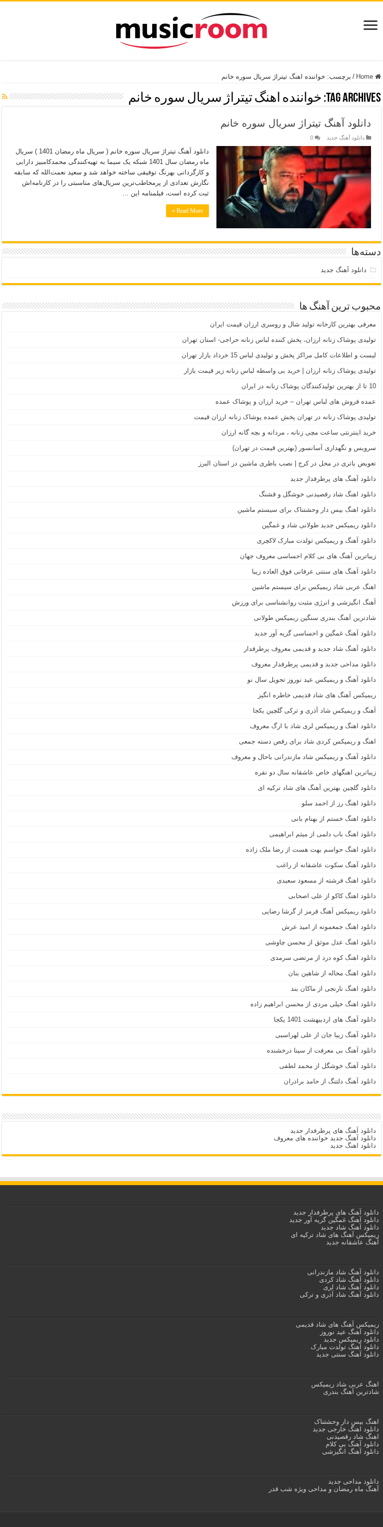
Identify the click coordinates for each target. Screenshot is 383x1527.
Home (365, 76)
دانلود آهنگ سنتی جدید (347, 1354)
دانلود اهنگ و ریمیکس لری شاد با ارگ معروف (313, 726)
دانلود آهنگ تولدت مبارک (345, 1347)
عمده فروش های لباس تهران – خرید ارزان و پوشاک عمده (295, 401)
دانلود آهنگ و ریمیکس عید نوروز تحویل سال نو (311, 679)
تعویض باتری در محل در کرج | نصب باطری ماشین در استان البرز (287, 463)
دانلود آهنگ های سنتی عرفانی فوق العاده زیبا (314, 571)
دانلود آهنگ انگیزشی (350, 1451)
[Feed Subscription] (4, 97)
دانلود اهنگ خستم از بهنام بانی (333, 818)
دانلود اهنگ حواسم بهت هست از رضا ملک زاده (311, 849)
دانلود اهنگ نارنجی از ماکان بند (333, 988)
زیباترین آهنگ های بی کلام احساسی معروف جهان (308, 556)
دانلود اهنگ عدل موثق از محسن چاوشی (320, 942)
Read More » (187, 210)
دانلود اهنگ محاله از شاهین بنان (332, 973)
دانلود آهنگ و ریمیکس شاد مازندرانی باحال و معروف (303, 757)
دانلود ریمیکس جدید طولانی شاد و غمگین (319, 525)
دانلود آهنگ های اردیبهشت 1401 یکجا (325, 1019)
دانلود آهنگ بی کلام (352, 1444)
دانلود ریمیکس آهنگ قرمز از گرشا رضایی (319, 911)
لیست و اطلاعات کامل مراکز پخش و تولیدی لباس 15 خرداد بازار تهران (279, 355)
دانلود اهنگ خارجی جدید (345, 1429)
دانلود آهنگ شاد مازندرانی (343, 1272)
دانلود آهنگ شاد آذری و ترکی (339, 1294)
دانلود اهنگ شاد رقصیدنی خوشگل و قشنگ (317, 494)
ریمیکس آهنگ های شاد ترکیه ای (334, 1234)
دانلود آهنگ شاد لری (351, 1287)
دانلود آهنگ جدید (346, 138)
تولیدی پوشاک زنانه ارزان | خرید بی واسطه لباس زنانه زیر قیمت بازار (280, 370)
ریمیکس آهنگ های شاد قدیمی (336, 1324)
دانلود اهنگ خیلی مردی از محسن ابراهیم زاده (313, 1004)
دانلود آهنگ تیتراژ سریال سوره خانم (295, 123)
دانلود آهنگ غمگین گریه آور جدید (334, 1219)
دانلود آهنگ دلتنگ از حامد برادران (330, 1081)
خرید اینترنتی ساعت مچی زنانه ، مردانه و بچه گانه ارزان (298, 432)
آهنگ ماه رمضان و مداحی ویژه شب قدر (324, 1489)
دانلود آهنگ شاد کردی (349, 1279)
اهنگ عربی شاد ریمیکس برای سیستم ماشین (314, 587)
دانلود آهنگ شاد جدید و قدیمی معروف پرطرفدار (310, 648)
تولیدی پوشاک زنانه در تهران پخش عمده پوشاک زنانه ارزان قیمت (285, 417)
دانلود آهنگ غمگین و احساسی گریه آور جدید (315, 633)
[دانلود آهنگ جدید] (191, 29)
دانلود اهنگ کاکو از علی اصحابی (332, 896)
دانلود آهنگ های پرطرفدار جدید (333, 478)
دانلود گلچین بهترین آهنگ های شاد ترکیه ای (317, 787)
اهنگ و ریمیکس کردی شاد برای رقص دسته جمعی (307, 741)
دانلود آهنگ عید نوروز (348, 1332)
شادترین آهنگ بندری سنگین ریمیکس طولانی (315, 617)
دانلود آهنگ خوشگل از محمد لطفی (327, 1065)
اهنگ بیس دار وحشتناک (345, 1421)
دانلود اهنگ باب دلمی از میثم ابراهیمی (322, 834)
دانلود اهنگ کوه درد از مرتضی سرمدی (323, 957)
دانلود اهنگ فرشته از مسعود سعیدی (326, 880)
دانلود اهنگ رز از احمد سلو (339, 803)
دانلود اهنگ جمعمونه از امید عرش (329, 926)
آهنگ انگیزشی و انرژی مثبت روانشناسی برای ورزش (304, 602)
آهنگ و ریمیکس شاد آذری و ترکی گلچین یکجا (314, 710)
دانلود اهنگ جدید (353, 1145)
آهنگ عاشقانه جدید (352, 1242)
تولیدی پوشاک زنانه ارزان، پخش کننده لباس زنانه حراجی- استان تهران (279, 339)
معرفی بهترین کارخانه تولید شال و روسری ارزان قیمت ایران (293, 324)
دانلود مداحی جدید (353, 1481)
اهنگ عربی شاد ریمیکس (345, 1384)
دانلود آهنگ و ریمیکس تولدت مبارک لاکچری (316, 540)
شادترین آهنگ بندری (351, 1391)
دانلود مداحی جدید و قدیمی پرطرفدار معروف (313, 664)
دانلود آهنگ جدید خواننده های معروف (324, 1138)
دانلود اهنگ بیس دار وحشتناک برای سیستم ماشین (306, 509)
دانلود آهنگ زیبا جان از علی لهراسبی (325, 1035)
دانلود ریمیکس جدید (350, 1339)
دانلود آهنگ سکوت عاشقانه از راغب (326, 865)
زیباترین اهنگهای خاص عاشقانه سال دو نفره (315, 772)
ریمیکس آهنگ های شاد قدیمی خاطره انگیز (317, 695)
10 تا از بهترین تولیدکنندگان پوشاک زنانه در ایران (308, 386)
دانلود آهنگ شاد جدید (350, 1227)
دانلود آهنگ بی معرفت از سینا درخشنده (321, 1050)
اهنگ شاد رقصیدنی (352, 1436)
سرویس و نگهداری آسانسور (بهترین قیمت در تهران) (304, 448)
